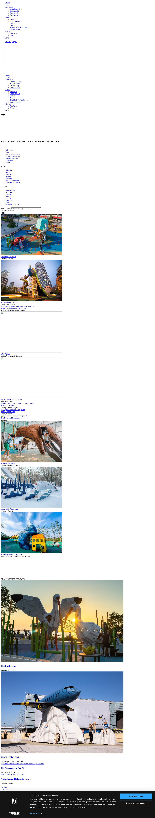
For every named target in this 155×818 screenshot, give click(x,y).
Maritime (8, 178)
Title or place (5, 208)
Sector (3, 146)
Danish (8, 42)
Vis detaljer (34, 813)
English (14, 42)
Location (4, 186)
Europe (8, 198)
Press (12, 36)
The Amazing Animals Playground (13, 308)
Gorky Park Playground (9, 509)
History (8, 176)
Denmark (8, 192)
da (6, 38)
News (12, 25)
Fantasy (8, 174)
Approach (9, 7)
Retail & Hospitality (12, 156)
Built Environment (12, 180)
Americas (8, 200)
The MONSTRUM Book (19, 27)
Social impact (15, 21)
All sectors (9, 150)
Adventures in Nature (8, 257)
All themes (9, 170)
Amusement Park (11, 158)
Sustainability (15, 11)
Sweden (8, 194)
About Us (13, 19)
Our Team (13, 33)
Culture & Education (12, 154)
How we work (15, 15)
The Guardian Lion (8, 412)
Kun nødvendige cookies (136, 803)
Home (7, 3)
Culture (12, 23)
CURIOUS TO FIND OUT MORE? (6, 789)
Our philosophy (15, 9)
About (7, 17)
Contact (8, 31)
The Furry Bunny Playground (11, 554)
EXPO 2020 (5, 354)
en (8, 38)
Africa (7, 202)
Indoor (7, 162)
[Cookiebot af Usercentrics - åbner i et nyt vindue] (15, 813)
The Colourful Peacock (9, 302)
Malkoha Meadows (8, 406)
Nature (7, 172)
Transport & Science (12, 182)
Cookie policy (15, 29)
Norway (8, 196)
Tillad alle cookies (136, 796)
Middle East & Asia (12, 204)
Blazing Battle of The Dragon (11, 399)
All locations (10, 190)
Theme (3, 166)
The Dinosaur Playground (10, 418)
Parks (7, 152)
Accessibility (14, 13)
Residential (9, 160)
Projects (8, 5)
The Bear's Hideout (8, 463)
